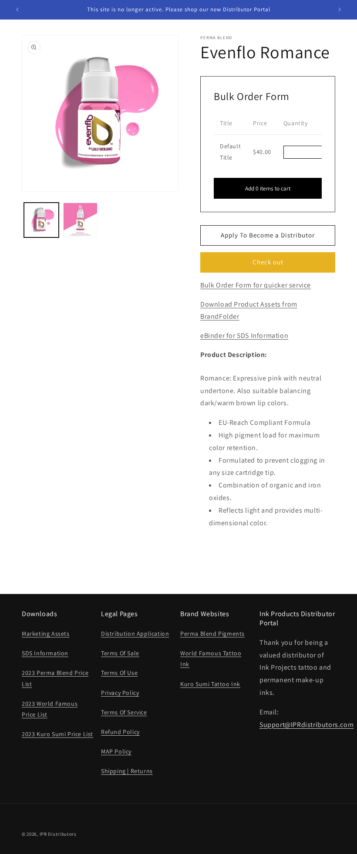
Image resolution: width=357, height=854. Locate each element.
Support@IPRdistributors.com (306, 724)
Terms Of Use (119, 673)
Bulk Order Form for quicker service (255, 285)
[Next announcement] (339, 9)
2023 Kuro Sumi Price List (57, 734)
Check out (268, 262)
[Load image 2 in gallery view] (80, 220)
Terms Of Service (124, 712)
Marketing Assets (46, 633)
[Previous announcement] (17, 9)
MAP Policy (116, 751)
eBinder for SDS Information (244, 335)
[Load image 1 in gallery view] (41, 220)
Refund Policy (120, 732)
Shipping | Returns (127, 771)
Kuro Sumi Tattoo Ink (210, 684)
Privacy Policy (120, 693)
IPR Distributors (58, 834)
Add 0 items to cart (267, 188)
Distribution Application (135, 633)
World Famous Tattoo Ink (210, 658)
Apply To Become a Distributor (268, 235)
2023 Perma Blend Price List (55, 678)
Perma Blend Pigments (212, 633)
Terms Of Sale (120, 653)
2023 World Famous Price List (49, 709)
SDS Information (45, 653)
